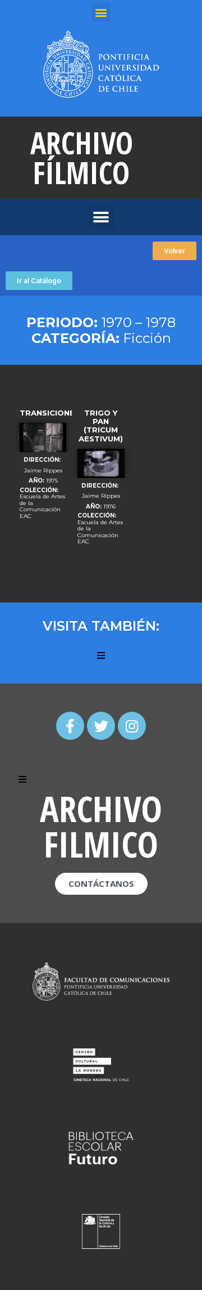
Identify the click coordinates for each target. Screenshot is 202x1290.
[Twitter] (101, 726)
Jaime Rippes (43, 470)
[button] (174, 251)
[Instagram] (132, 726)
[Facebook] (70, 726)
